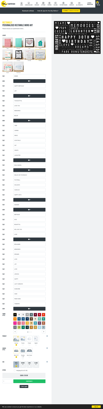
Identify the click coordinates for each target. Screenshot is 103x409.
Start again (24, 386)
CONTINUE (29, 381)
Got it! (96, 407)
